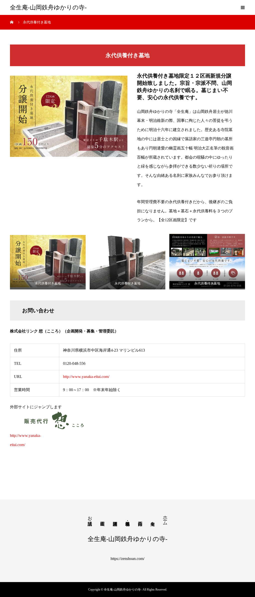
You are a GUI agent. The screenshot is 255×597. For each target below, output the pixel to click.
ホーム (165, 518)
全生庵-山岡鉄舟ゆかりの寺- (48, 7)
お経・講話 (89, 515)
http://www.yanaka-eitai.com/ (86, 376)
